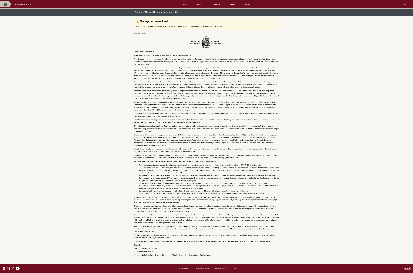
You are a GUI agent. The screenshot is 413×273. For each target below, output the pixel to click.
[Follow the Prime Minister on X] (12, 268)
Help (234, 268)
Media (247, 4)
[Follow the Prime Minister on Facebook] (4, 268)
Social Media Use (220, 268)
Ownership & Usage (202, 268)
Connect (233, 4)
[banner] (16, 4)
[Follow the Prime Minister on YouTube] (18, 268)
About (199, 4)
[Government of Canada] (406, 269)
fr (405, 4)
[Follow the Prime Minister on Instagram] (8, 268)
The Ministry (215, 4)
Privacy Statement (183, 268)
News (185, 4)
